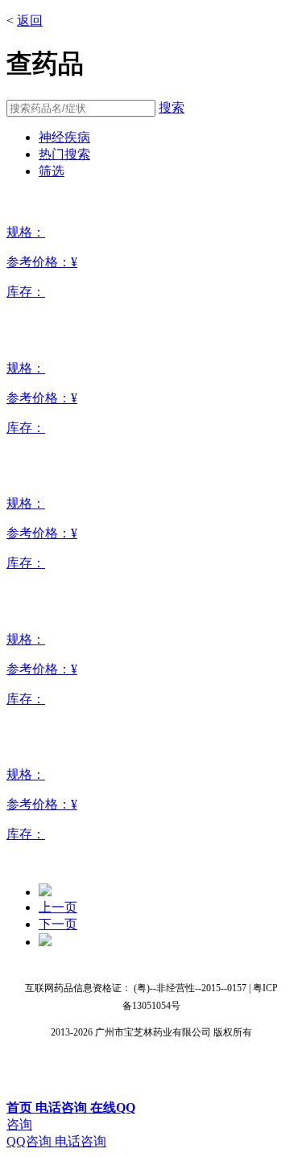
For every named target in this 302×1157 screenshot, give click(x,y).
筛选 (51, 171)
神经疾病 (64, 137)
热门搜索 (64, 154)
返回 (30, 20)
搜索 (171, 107)
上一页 (58, 907)
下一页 (58, 924)
